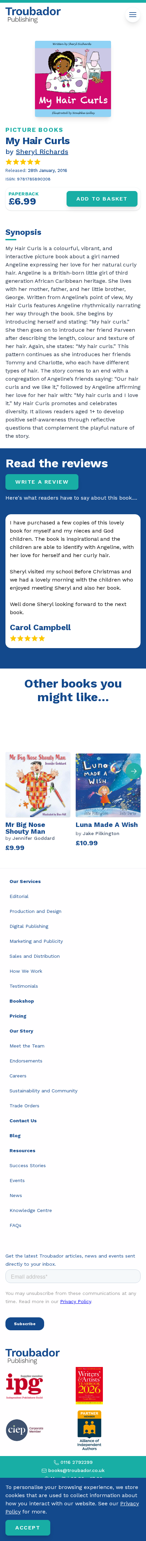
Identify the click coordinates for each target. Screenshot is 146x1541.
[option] (40, 786)
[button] (134, 771)
